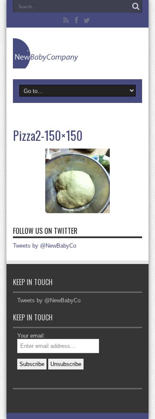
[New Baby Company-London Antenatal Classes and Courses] (77, 53)
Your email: (31, 335)
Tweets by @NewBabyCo (44, 245)
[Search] (135, 6)
